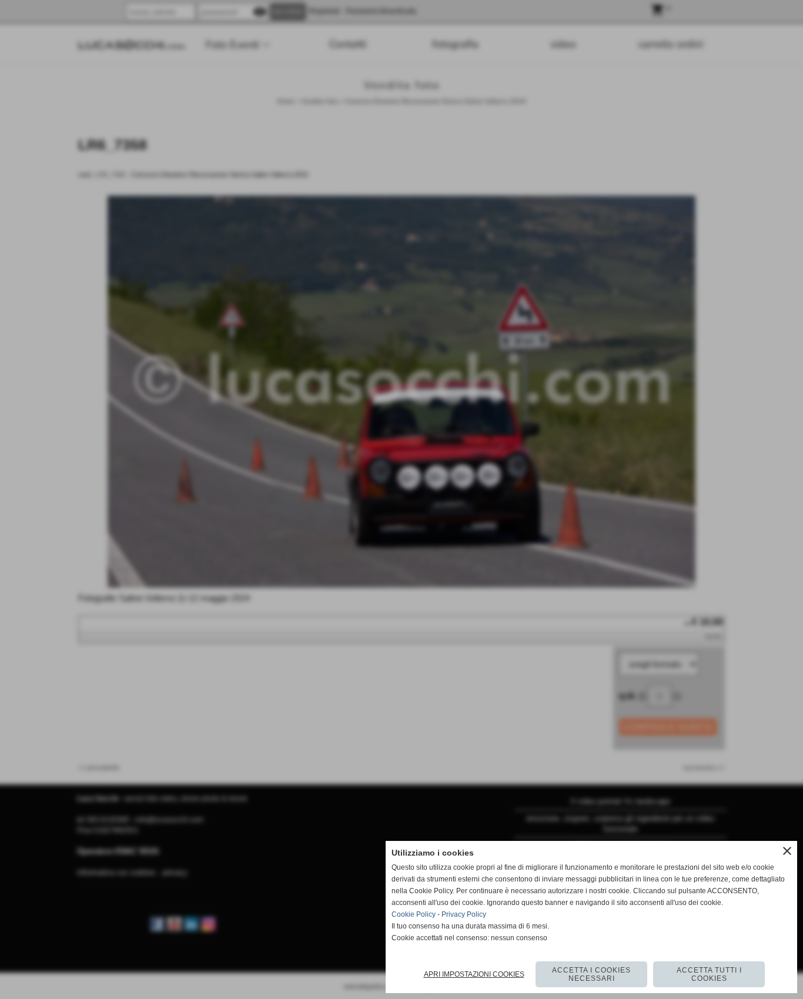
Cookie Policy (414, 914)
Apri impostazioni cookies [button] (474, 974)
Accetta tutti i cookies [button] (709, 974)
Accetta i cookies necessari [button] (591, 974)
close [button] (787, 851)
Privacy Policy (463, 914)
